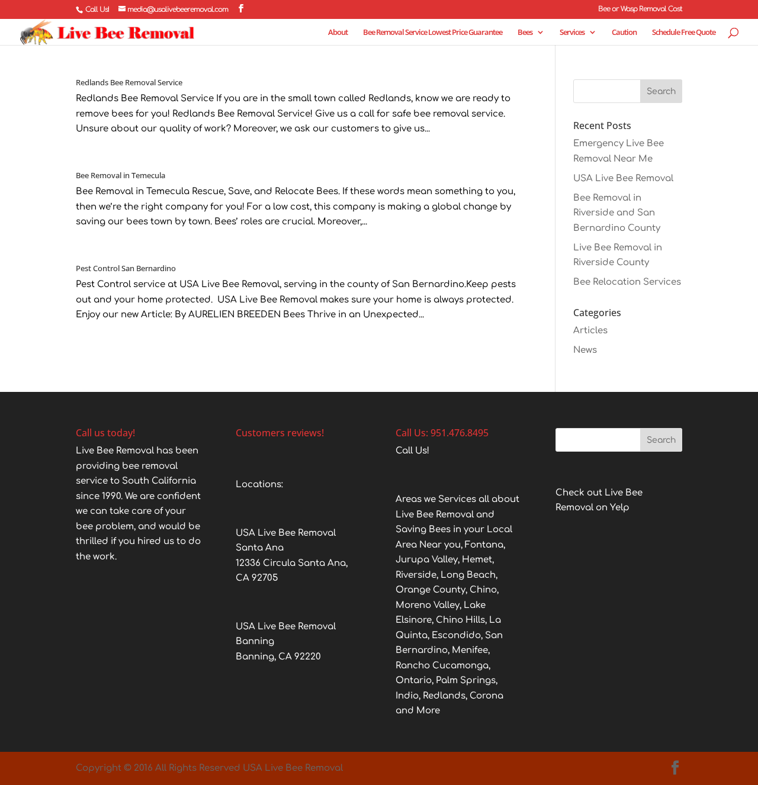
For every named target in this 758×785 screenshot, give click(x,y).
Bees (525, 32)
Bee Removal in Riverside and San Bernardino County (616, 213)
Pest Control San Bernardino (126, 268)
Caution (624, 32)
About (338, 32)
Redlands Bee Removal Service (129, 82)
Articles (590, 331)
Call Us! (97, 9)
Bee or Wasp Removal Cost (640, 9)
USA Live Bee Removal (623, 178)
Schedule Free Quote (683, 32)
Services (572, 32)
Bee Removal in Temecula (120, 175)
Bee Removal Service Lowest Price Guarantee (432, 32)
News (585, 350)
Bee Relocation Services (627, 282)
